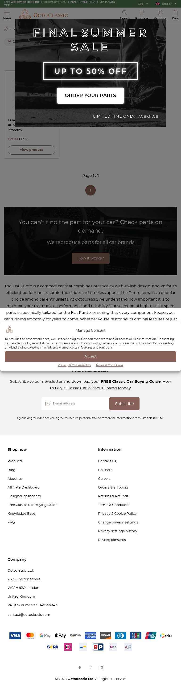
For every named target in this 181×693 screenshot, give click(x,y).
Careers (104, 478)
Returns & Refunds (113, 496)
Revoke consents (112, 540)
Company (17, 559)
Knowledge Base (21, 513)
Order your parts (90, 95)
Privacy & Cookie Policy (74, 365)
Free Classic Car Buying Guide (32, 505)
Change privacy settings (118, 522)
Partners (105, 470)
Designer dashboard (24, 496)
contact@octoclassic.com (29, 614)
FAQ (11, 522)
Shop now (17, 449)
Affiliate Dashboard (24, 487)
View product (31, 150)
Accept (90, 356)
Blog (12, 470)
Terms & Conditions (109, 365)
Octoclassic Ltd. (81, 679)
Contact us (107, 461)
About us (15, 478)
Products (15, 461)
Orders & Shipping (113, 487)
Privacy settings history (117, 531)
